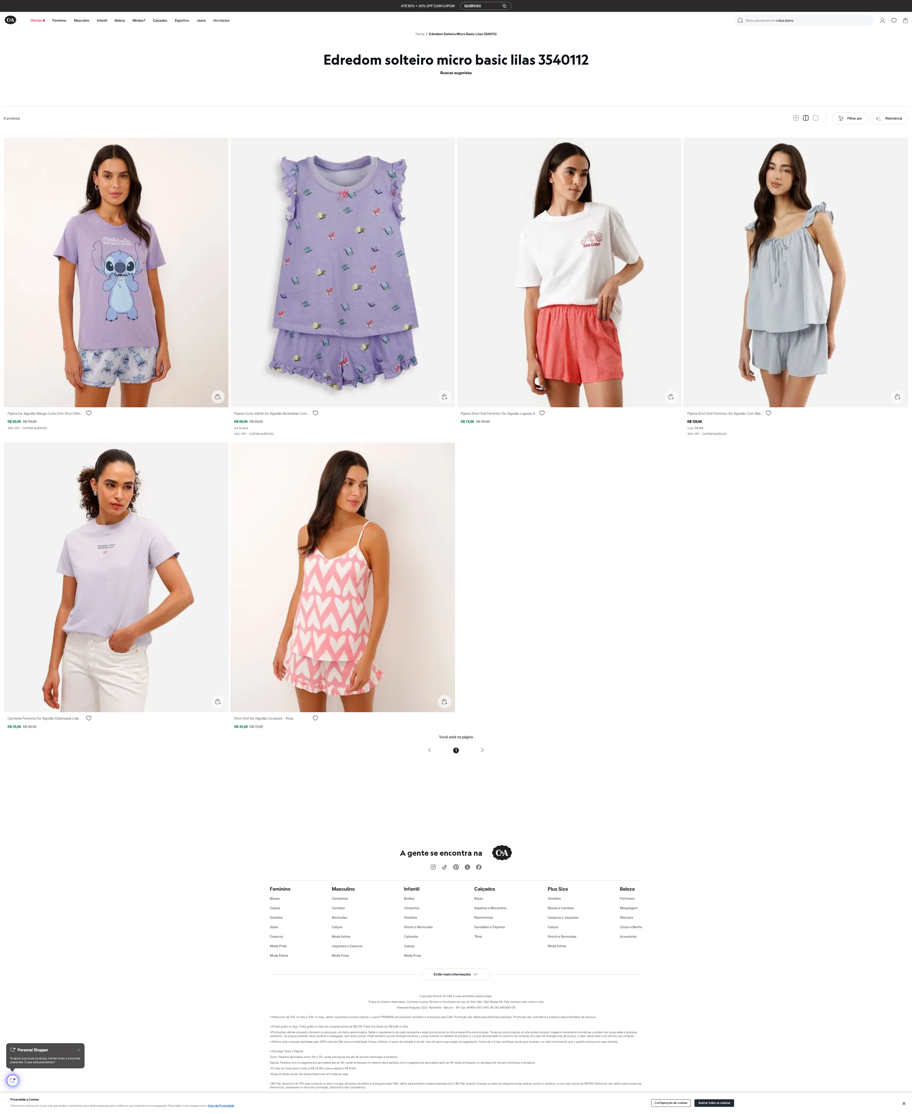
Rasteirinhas (483, 917)
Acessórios (628, 936)
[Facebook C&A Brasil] (479, 867)
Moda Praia (278, 946)
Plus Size (558, 889)
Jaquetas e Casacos (347, 946)
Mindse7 (139, 20)
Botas (478, 898)
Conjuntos (411, 908)
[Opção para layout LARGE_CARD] (815, 118)
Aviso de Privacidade (221, 1106)
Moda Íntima (279, 955)
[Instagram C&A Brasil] (433, 867)
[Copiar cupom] (504, 6)
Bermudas (339, 917)
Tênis (478, 936)
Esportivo (182, 20)
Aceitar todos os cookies (714, 1103)
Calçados (160, 20)
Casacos (276, 936)
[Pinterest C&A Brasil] (456, 867)
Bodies (409, 898)
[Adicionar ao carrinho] (218, 396)
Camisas (338, 908)
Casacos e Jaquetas (563, 917)
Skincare (626, 917)
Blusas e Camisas (561, 908)
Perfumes (627, 898)
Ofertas (36, 20)
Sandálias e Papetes (489, 927)
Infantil (102, 20)
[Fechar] (904, 1103)
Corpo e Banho (631, 927)
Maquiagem (629, 908)
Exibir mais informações (452, 974)
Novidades (222, 20)
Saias (274, 927)
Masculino (81, 20)
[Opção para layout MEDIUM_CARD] (806, 118)
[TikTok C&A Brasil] (444, 867)
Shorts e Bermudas (418, 927)
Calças (275, 908)
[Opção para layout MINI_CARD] (796, 118)
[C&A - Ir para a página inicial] (10, 20)
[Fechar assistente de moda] (79, 1050)
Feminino (59, 20)
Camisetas (340, 898)
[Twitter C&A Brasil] (467, 867)
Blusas (275, 898)
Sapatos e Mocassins (490, 908)
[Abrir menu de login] (882, 20)
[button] (804, 20)
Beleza (120, 20)
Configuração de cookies (671, 1103)
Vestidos (276, 917)
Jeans (201, 20)
